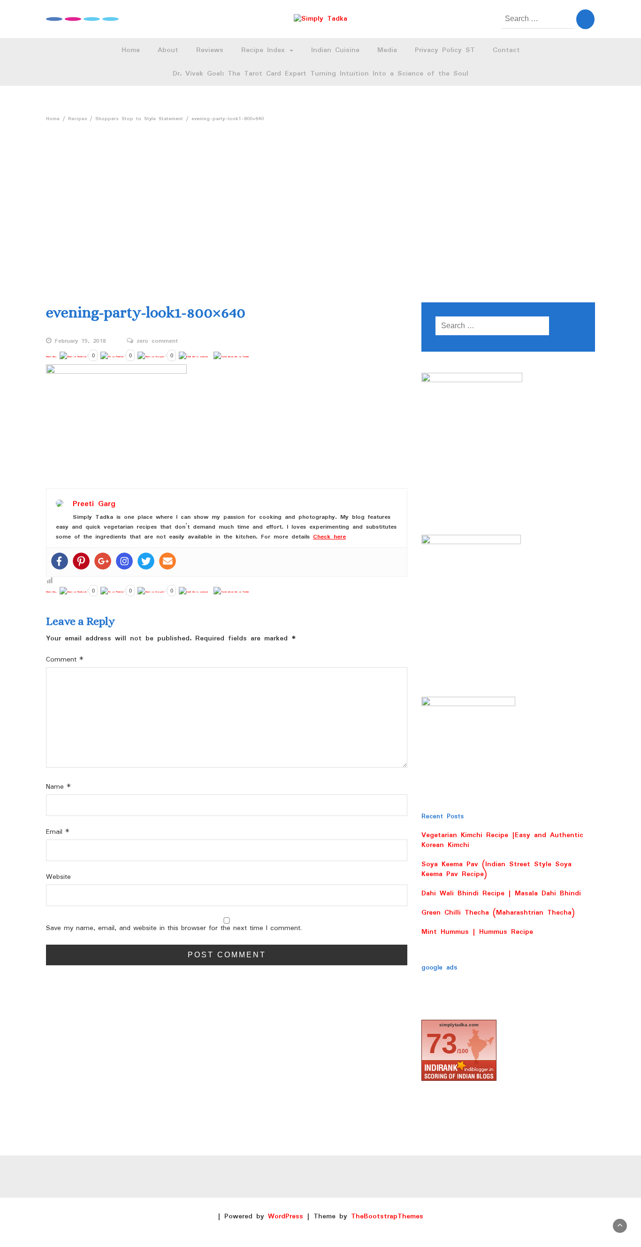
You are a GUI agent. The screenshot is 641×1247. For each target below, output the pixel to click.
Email (57, 832)
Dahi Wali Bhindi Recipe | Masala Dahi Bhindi (501, 893)
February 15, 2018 (80, 341)
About (168, 50)
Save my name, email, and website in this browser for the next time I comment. (174, 928)
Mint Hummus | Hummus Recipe (477, 932)
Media (387, 50)
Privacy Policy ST (445, 50)
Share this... (51, 356)
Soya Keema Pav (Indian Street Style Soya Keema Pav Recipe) (496, 869)
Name (58, 787)
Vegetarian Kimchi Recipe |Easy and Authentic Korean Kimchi (502, 840)
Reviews (209, 50)
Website (58, 877)
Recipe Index (265, 50)
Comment (65, 660)
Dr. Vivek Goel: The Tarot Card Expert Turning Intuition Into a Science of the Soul (320, 73)
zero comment (157, 341)
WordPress (285, 1216)
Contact (506, 50)
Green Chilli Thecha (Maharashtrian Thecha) (498, 912)
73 (441, 1043)
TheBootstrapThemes (387, 1216)
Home (131, 50)
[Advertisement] (320, 208)
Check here (329, 537)
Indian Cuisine (335, 50)
